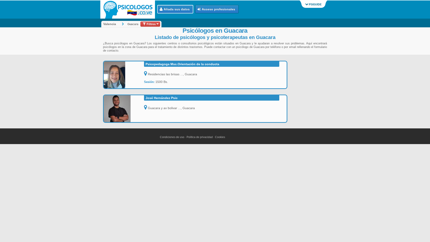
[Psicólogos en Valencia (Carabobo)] (128, 9)
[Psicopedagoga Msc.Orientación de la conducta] (124, 74)
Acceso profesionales (218, 9)
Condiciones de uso (172, 137)
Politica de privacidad (200, 137)
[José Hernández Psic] (124, 108)
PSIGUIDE (315, 4)
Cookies (220, 137)
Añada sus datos (177, 9)
